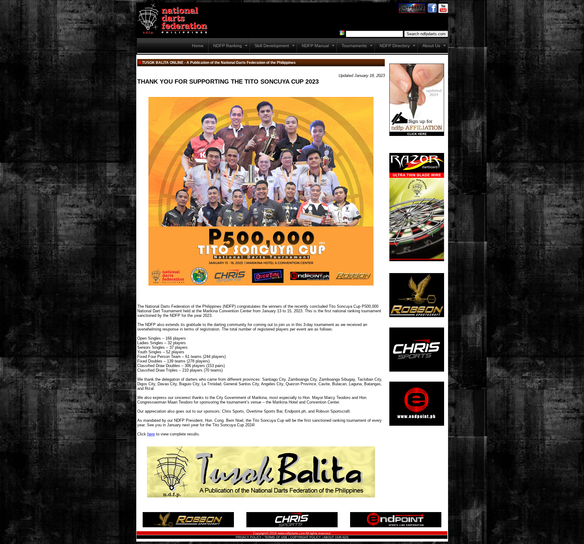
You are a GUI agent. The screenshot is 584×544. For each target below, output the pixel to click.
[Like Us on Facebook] (432, 11)
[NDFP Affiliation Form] (416, 135)
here (151, 434)
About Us (431, 45)
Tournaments (354, 45)
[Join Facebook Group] (412, 11)
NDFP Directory (395, 45)
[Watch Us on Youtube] (443, 11)
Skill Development (272, 45)
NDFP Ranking (227, 45)
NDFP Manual (315, 45)
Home (197, 45)
